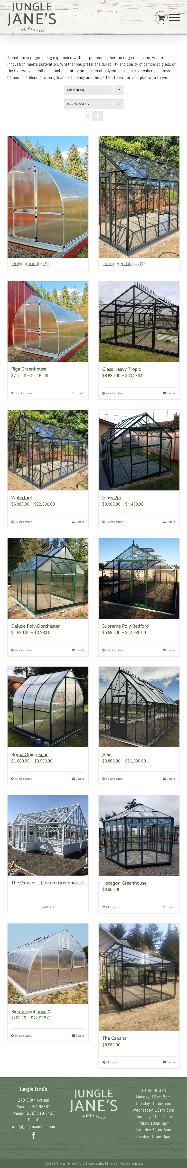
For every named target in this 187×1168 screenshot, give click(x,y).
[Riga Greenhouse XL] (48, 964)
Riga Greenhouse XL (32, 1012)
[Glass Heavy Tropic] (139, 321)
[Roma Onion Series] (48, 707)
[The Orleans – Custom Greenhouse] (48, 835)
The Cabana (114, 1038)
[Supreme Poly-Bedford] (139, 578)
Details (80, 393)
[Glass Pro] (139, 450)
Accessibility (96, 1164)
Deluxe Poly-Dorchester (35, 626)
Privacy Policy (76, 1164)
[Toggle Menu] (174, 17)
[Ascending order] (118, 90)
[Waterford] (48, 450)
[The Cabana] (139, 977)
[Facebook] (33, 1135)
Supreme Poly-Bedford (125, 626)
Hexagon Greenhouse (124, 883)
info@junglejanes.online (33, 1126)
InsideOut (137, 1164)
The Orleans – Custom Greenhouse (47, 883)
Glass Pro (111, 498)
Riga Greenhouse (28, 369)
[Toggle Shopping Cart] (161, 17)
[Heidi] (139, 707)
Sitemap (112, 1164)
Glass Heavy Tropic (121, 369)
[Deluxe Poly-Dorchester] (48, 578)
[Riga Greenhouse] (48, 321)
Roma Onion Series (30, 755)
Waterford (21, 498)
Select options (23, 393)
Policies (61, 1164)
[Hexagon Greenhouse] (139, 835)
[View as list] (97, 116)
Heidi (107, 755)
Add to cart (112, 907)
